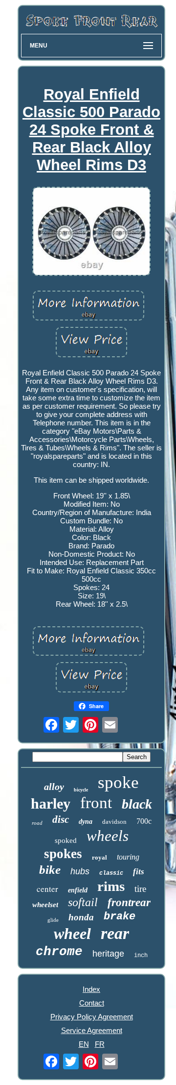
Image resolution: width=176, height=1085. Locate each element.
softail (83, 902)
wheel (72, 933)
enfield (78, 890)
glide (53, 920)
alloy (54, 786)
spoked (66, 840)
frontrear (129, 902)
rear (115, 933)
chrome (59, 951)
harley (50, 803)
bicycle (81, 789)
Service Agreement (91, 1030)
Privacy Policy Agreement (91, 1016)
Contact (91, 1003)
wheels (108, 835)
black (137, 804)
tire (140, 889)
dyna (85, 821)
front (96, 803)
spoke (118, 782)
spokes (63, 853)
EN (84, 1044)
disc (60, 819)
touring (128, 857)
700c (144, 821)
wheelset (45, 905)
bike (50, 869)
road (37, 823)
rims (111, 886)
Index (91, 989)
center (47, 888)
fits (138, 871)
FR (100, 1044)
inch (141, 955)
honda (81, 917)
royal (99, 857)
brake (119, 917)
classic (111, 873)
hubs (79, 871)
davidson (114, 821)
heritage (108, 954)
